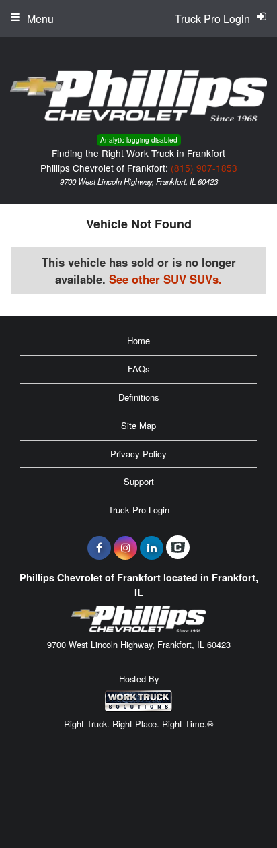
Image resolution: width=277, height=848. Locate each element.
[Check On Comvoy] (178, 547)
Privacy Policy (138, 453)
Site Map (138, 425)
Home (138, 340)
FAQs (139, 368)
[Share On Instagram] (125, 547)
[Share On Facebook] (99, 547)
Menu (40, 18)
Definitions (138, 397)
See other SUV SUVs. (165, 279)
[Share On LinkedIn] (151, 547)
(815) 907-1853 (204, 167)
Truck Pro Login (138, 509)
